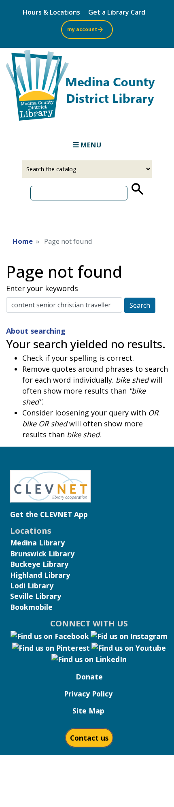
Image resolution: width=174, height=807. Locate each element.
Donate (89, 676)
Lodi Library (31, 585)
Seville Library (35, 596)
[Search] (136, 189)
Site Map (88, 710)
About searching (36, 331)
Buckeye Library (39, 564)
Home (23, 241)
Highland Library (40, 575)
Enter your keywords (42, 288)
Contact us (89, 738)
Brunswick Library (42, 553)
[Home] (87, 88)
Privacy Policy (88, 693)
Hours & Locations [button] (51, 12)
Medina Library (37, 542)
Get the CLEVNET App (49, 514)
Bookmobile (31, 607)
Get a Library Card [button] (116, 12)
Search (139, 305)
